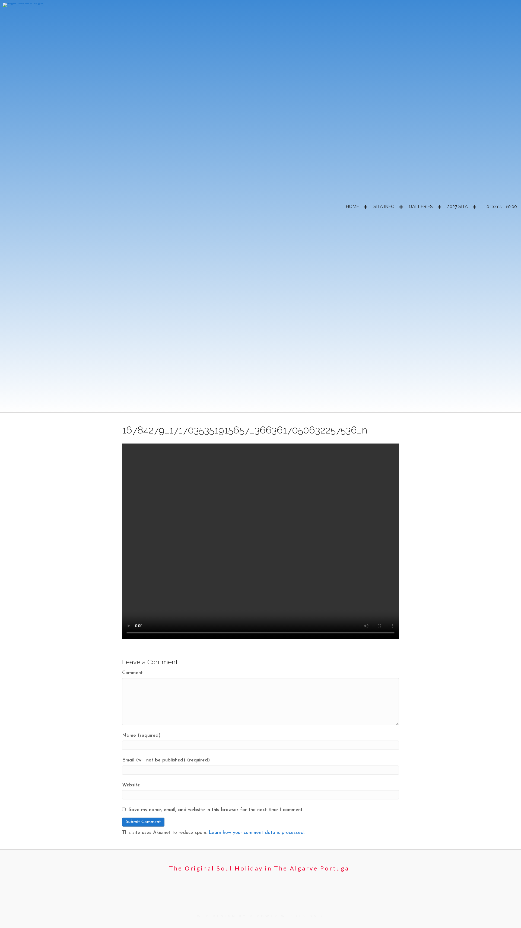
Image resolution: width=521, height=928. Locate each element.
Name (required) (141, 735)
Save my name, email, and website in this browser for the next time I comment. (216, 810)
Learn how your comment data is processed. (256, 832)
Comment (132, 673)
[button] (365, 207)
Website (131, 785)
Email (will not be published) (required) (166, 760)
